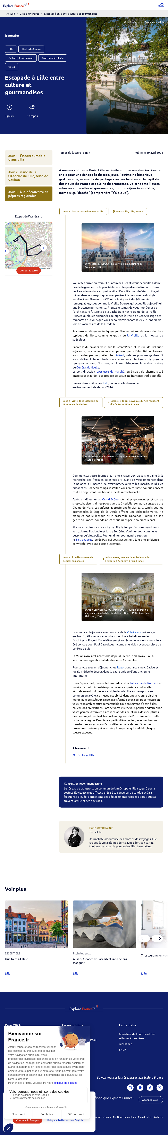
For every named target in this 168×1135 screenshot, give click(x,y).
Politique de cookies (124, 1117)
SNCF (122, 1049)
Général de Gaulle (87, 367)
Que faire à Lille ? (16, 959)
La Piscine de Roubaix (144, 683)
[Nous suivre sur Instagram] (130, 1087)
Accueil (11, 13)
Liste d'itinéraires (29, 13)
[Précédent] (144, 938)
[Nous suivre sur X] (160, 1087)
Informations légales (99, 1117)
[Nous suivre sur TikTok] (150, 1087)
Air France (125, 1044)
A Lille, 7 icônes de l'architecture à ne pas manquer (100, 961)
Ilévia (77, 792)
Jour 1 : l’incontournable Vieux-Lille (26, 157)
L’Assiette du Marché (110, 371)
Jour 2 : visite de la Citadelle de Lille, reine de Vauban (28, 175)
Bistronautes (84, 539)
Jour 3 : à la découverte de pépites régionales (28, 193)
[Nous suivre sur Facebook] (140, 1087)
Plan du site (144, 1117)
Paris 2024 (12, 1025)
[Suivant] (157, 938)
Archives (158, 1117)
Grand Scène (110, 499)
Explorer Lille (86, 755)
